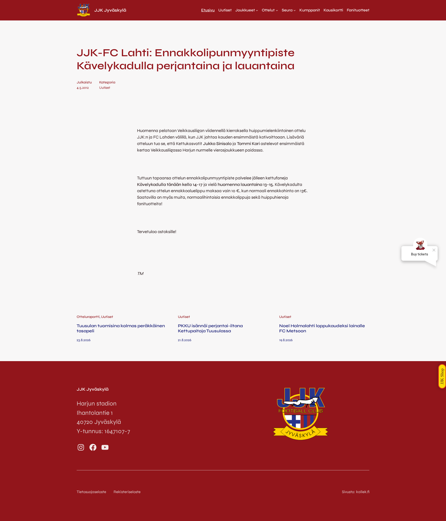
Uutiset (104, 88)
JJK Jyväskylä (110, 10)
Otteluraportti (88, 317)
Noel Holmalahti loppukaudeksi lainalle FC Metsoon (322, 328)
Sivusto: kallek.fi (355, 491)
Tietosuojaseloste (91, 491)
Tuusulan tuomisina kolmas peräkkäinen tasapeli (121, 328)
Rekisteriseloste (127, 491)
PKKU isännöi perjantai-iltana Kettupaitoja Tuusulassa (210, 328)
